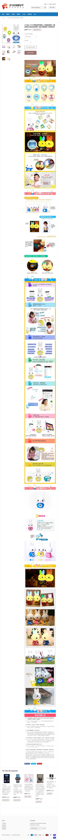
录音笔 (13, 14)
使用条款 (4, 825)
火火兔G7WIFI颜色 (28, 33)
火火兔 (23, 14)
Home (3, 17)
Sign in (45, 4)
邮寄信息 (4, 828)
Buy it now (30, 52)
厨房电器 (30, 14)
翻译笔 (18, 14)
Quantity (26, 40)
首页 (3, 14)
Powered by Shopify (16, 835)
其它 (35, 14)
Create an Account (52, 4)
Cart (53, 7)
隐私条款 (4, 827)
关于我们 (4, 823)
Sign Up (44, 828)
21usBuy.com (8, 835)
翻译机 (7, 14)
